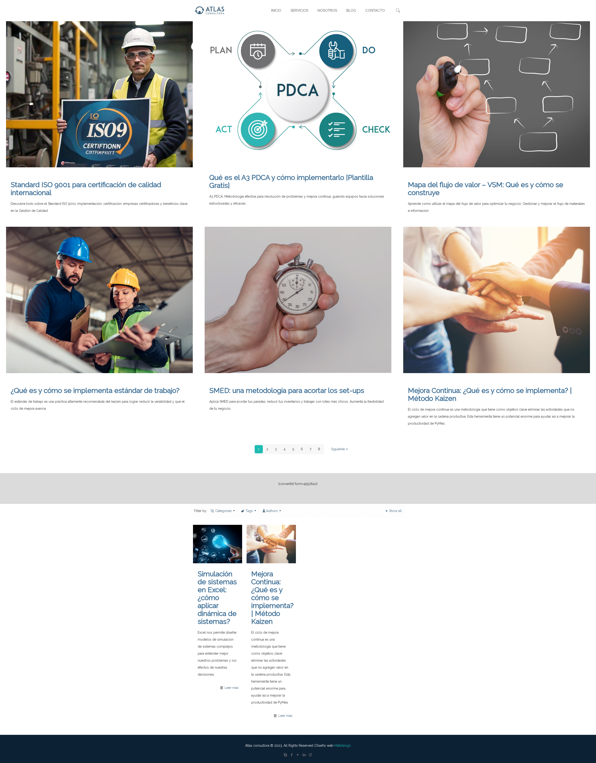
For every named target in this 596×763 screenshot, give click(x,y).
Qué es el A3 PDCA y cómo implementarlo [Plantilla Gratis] (291, 181)
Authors (272, 511)
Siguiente (338, 449)
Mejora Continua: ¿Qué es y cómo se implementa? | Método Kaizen (490, 394)
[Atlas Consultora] (210, 10)
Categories (223, 511)
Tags (249, 511)
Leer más (232, 688)
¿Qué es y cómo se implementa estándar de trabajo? (95, 390)
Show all (395, 511)
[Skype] (285, 755)
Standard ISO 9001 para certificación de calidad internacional (86, 189)
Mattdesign (342, 745)
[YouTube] (297, 755)
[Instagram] (310, 755)
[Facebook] (291, 755)
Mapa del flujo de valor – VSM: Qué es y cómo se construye (485, 189)
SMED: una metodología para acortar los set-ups (286, 390)
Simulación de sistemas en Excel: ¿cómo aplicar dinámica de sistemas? (217, 598)
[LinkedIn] (304, 755)
